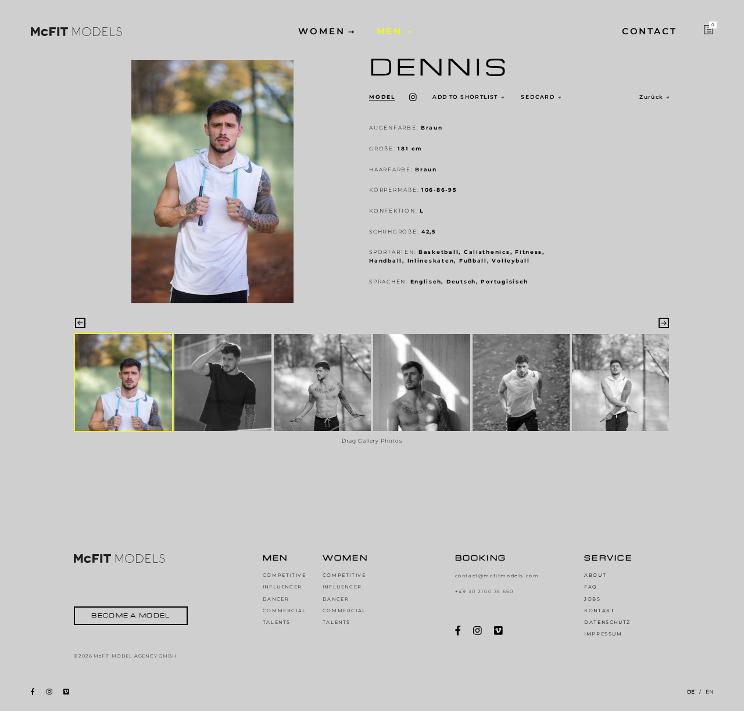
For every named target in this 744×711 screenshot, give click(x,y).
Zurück (654, 97)
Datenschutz (607, 622)
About (595, 575)
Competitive (284, 575)
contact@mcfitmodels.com (497, 576)
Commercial (284, 610)
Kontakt (599, 610)
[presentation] (80, 323)
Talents (277, 622)
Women (321, 31)
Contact (649, 31)
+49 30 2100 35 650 (484, 591)
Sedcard (541, 97)
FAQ (591, 587)
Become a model (130, 615)
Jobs (592, 599)
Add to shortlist (468, 97)
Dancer (276, 599)
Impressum (603, 634)
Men (390, 31)
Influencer (282, 587)
